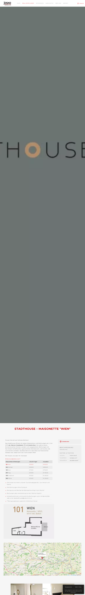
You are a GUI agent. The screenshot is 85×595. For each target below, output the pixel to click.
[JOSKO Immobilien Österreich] (7, 3)
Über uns (58, 3)
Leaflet (68, 575)
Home (18, 3)
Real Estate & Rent (28, 3)
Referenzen (40, 3)
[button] (29, 521)
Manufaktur (49, 3)
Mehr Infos (78, 587)
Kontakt (65, 3)
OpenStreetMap (73, 575)
